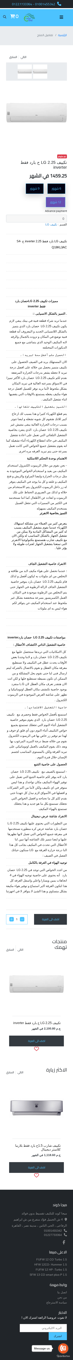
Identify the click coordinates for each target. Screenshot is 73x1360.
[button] (12, 16)
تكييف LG (51, 224)
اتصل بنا (62, 1292)
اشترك (58, 1336)
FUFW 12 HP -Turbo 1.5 (51, 1269)
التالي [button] (20, 950)
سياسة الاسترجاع (56, 1302)
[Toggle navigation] (63, 17)
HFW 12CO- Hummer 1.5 (50, 1264)
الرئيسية (62, 35)
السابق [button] (10, 950)
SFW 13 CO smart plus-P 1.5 (48, 1274)
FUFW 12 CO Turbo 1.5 (51, 1259)
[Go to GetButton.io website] (63, 1356)
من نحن (62, 1297)
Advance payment (56, 211)
